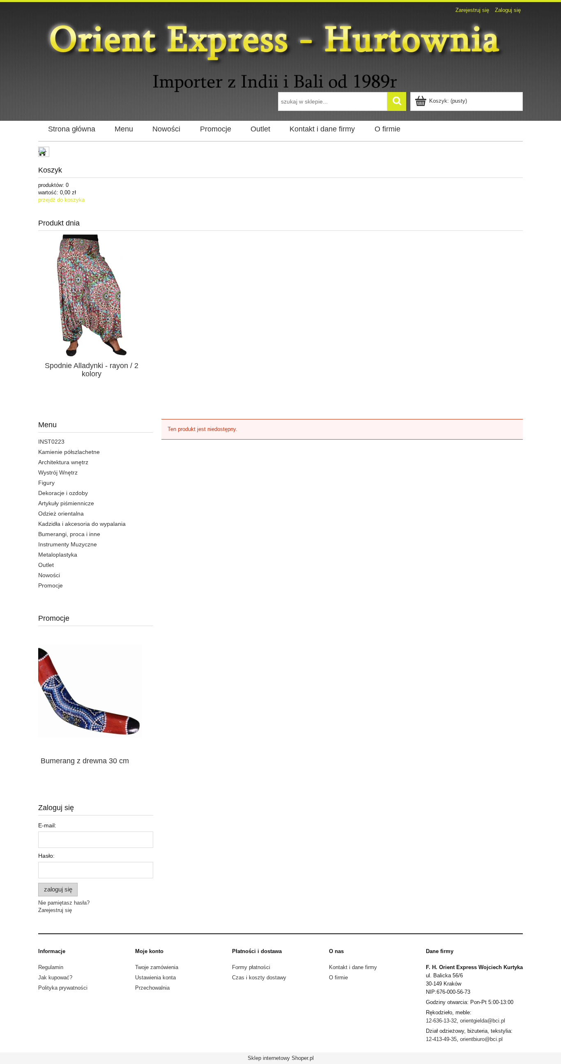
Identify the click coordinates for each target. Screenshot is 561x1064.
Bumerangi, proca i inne (69, 534)
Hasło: (46, 855)
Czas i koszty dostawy (259, 977)
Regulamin (50, 967)
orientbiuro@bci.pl (481, 1039)
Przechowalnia (152, 988)
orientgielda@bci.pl (482, 1021)
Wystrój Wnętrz (58, 472)
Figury (46, 482)
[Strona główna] (280, 54)
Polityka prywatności (62, 988)
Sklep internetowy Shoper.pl (281, 1058)
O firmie (338, 977)
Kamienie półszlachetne (69, 452)
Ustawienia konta (155, 977)
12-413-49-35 (441, 1039)
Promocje (50, 585)
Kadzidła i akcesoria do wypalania (82, 523)
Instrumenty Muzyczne (67, 544)
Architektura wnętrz (63, 462)
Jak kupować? (55, 977)
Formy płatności (251, 967)
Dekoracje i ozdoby (63, 493)
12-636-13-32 (441, 1021)
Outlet (46, 565)
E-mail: (47, 825)
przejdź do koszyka (61, 200)
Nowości (49, 575)
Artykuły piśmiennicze (66, 503)
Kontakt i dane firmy (353, 967)
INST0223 (51, 441)
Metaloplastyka (57, 554)
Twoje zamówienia (156, 967)
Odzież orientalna (61, 513)
